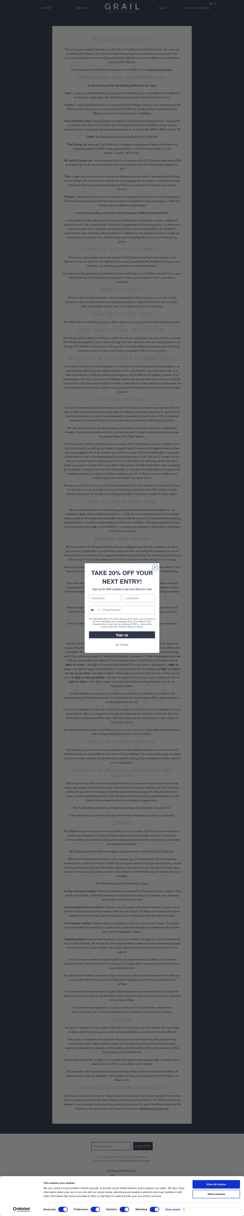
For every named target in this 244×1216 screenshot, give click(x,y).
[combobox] (95, 610)
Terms (139, 626)
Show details (172, 1209)
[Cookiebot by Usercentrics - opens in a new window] (21, 1209)
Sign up (122, 634)
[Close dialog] (155, 567)
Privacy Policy (126, 626)
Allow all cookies (216, 1184)
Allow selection (216, 1194)
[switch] (95, 1209)
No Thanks (122, 645)
